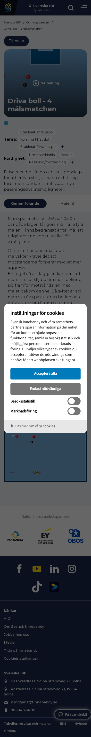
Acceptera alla (45, 373)
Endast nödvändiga (45, 388)
